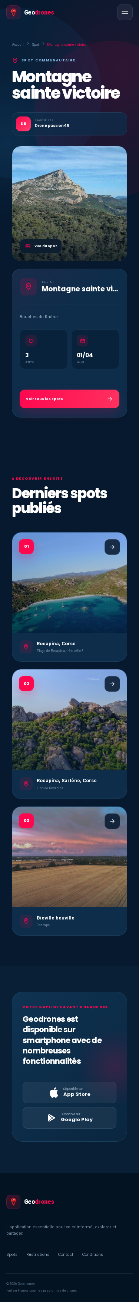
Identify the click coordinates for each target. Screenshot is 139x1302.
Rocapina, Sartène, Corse (67, 780)
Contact (65, 1254)
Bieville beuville (56, 918)
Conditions (92, 1254)
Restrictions (37, 1254)
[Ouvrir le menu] (125, 12)
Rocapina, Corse (56, 643)
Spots (11, 1254)
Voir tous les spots (44, 399)
